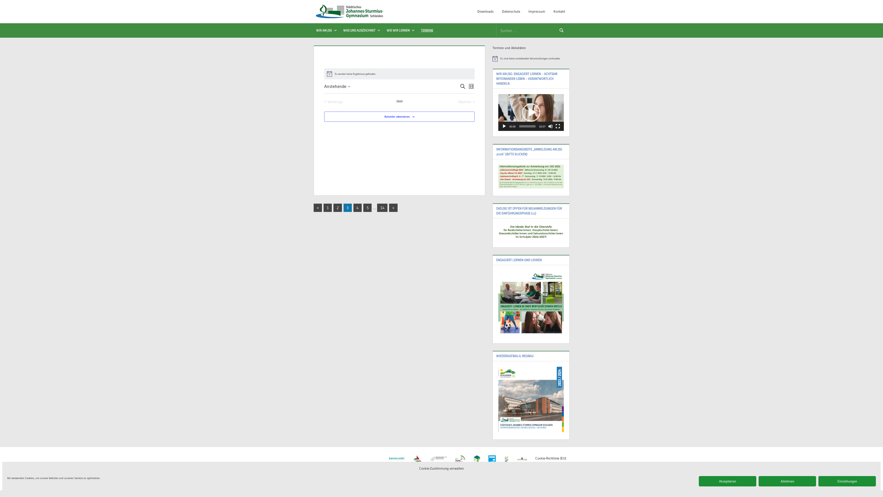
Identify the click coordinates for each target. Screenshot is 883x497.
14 (382, 207)
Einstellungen (847, 481)
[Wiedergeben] (504, 126)
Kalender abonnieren (397, 116)
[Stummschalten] (550, 126)
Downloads (485, 11)
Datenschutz (511, 11)
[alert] (531, 58)
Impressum (536, 11)
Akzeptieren (727, 481)
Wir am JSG (324, 30)
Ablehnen (787, 481)
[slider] (527, 126)
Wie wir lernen (398, 30)
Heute (399, 100)
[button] (531, 112)
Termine (427, 30)
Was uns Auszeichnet (359, 30)
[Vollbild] (558, 126)
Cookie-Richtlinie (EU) (550, 458)
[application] (531, 112)
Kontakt (559, 11)
